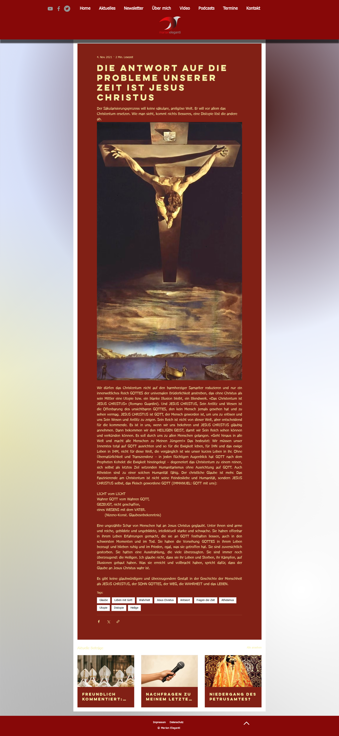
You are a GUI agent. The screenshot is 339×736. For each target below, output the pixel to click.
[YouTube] (50, 8)
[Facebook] (59, 8)
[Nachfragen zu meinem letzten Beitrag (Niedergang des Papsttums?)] (169, 671)
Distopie (119, 607)
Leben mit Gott (123, 600)
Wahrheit (144, 600)
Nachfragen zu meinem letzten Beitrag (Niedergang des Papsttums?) (169, 696)
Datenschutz (176, 722)
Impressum (159, 722)
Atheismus (227, 600)
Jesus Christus (165, 600)
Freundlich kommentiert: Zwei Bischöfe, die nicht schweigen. (104, 696)
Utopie (103, 607)
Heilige (134, 607)
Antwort (185, 600)
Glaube (103, 600)
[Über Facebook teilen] (99, 621)
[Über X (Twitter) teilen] (108, 621)
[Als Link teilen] (118, 621)
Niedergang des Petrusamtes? (233, 696)
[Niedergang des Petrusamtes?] (233, 671)
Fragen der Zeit (206, 600)
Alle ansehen (254, 647)
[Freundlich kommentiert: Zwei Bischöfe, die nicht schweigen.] (105, 671)
